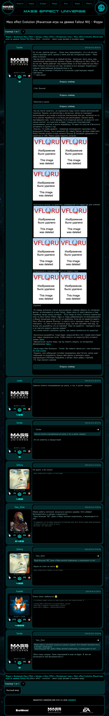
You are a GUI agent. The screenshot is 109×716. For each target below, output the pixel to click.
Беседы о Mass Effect (45, 37)
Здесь (41, 340)
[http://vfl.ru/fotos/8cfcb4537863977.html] (73, 303)
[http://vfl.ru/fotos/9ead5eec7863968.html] (46, 237)
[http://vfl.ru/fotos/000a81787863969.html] (74, 237)
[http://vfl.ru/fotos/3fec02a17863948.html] (46, 168)
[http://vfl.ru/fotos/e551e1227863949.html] (74, 168)
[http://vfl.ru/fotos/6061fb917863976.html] (46, 303)
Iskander (72, 700)
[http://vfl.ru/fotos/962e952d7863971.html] (73, 269)
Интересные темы (64, 37)
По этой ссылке (39, 351)
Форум (8, 37)
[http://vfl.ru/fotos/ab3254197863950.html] (46, 200)
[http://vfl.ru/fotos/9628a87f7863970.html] (46, 269)
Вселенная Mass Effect (23, 37)
